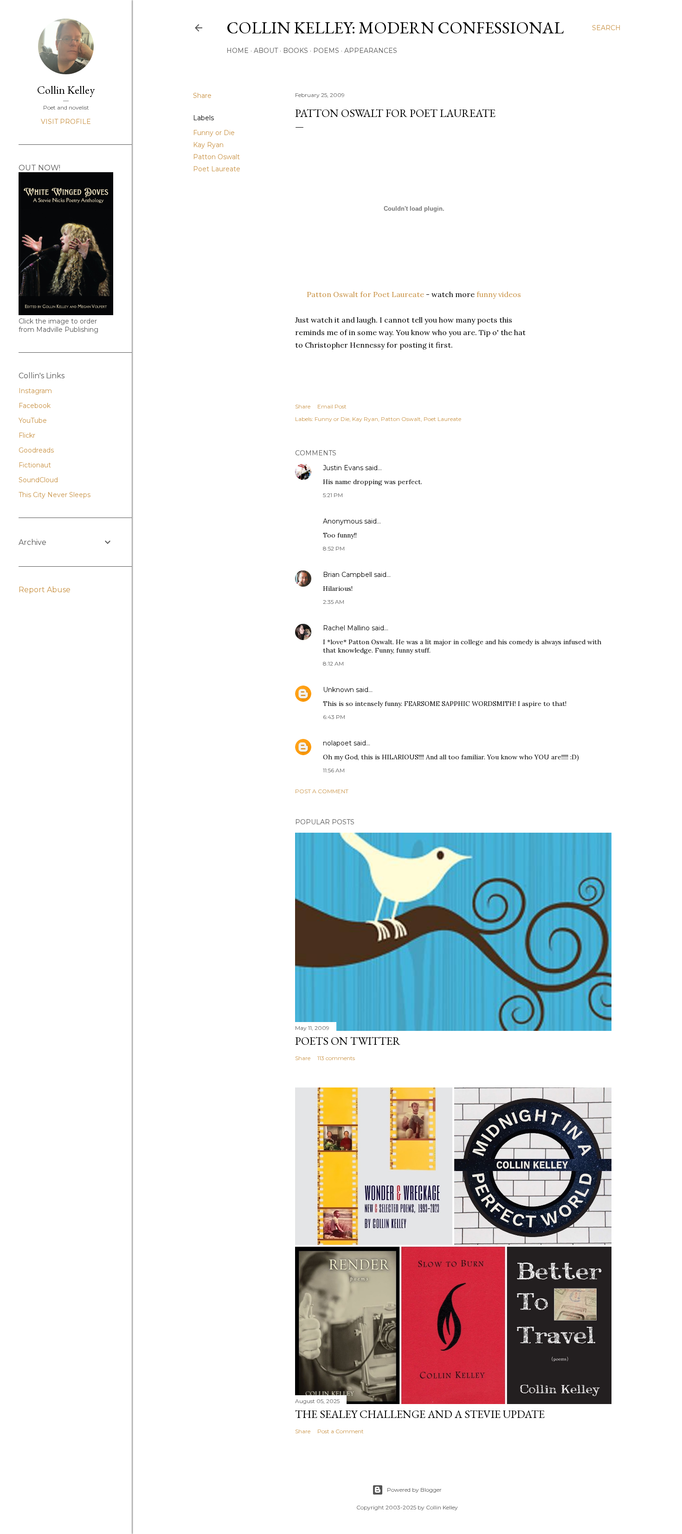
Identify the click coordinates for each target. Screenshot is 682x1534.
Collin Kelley (66, 90)
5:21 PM (333, 495)
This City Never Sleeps (54, 495)
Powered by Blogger (414, 1489)
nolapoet (337, 743)
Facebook (35, 405)
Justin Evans (343, 468)
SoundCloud (38, 480)
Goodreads (36, 450)
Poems (326, 50)
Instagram (35, 391)
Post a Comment (321, 791)
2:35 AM (333, 601)
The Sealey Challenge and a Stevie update (420, 1414)
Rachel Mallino (346, 628)
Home (237, 50)
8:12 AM (333, 663)
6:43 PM (334, 716)
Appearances (370, 50)
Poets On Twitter (347, 1041)
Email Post (332, 406)
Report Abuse (45, 589)
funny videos (498, 294)
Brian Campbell (347, 574)
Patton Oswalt (216, 157)
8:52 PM (334, 548)
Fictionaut (35, 465)
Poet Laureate (216, 169)
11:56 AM (334, 770)
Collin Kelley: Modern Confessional (395, 28)
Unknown (338, 690)
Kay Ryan (208, 145)
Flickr (27, 435)
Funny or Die (214, 133)
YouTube (33, 420)
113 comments (336, 1058)
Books (295, 50)
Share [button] (202, 95)
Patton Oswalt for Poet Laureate (365, 294)
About (266, 50)
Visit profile (66, 121)
